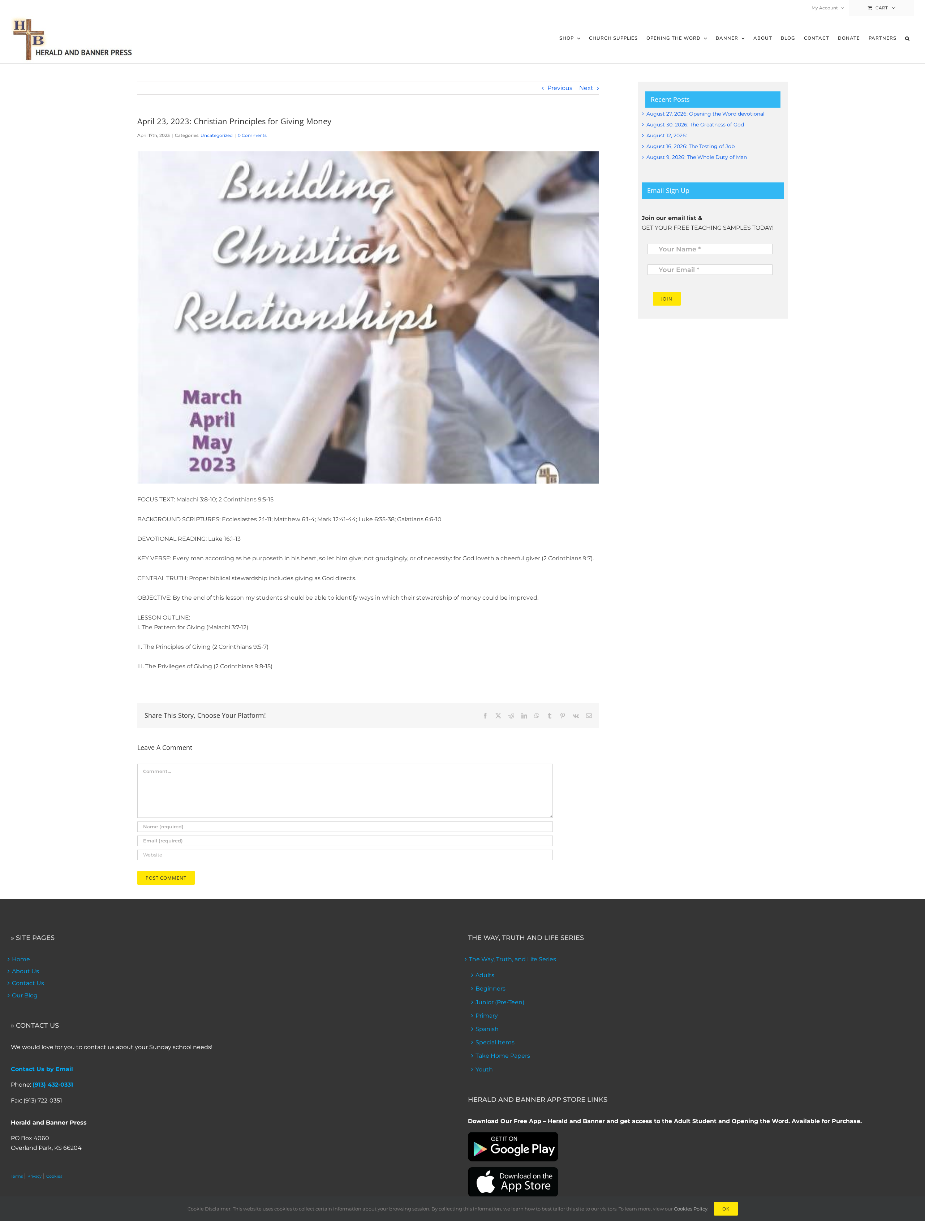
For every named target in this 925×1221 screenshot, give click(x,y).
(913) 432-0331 (53, 1084)
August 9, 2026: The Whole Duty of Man (696, 157)
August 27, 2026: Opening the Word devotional (705, 114)
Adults (485, 975)
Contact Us (28, 983)
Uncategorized (217, 135)
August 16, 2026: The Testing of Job (690, 146)
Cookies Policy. (691, 1209)
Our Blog (25, 995)
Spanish (487, 1029)
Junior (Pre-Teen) (500, 1002)
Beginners (490, 988)
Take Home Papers (503, 1055)
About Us (25, 971)
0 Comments (252, 135)
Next (586, 88)
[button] (907, 38)
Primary (487, 1015)
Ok (726, 1208)
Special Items (495, 1042)
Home (21, 959)
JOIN (666, 298)
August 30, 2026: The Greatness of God (695, 124)
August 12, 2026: (666, 135)
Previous (559, 88)
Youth (484, 1069)
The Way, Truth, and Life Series (512, 959)
